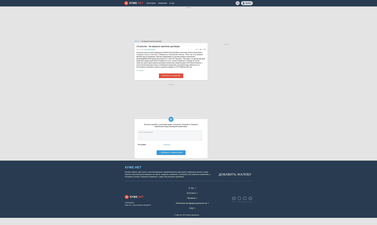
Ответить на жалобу (171, 75)
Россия (141, 70)
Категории (151, 3)
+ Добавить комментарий (171, 152)
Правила (191, 198)
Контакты (191, 193)
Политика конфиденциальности (191, 203)
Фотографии (142, 144)
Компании (162, 3)
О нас (171, 3)
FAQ (191, 208)
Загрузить (167, 144)
